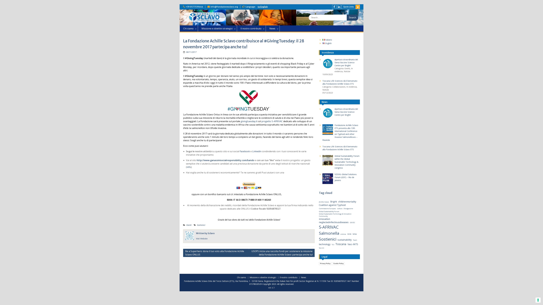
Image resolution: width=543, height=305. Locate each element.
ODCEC (352, 223)
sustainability (345, 239)
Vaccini (321, 248)
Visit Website (202, 238)
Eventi (189, 225)
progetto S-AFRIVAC (272, 121)
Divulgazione (348, 209)
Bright (333, 201)
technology (324, 244)
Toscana (340, 244)
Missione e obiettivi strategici (217, 28)
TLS (333, 245)
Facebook (245, 151)
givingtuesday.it (249, 121)
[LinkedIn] (339, 7)
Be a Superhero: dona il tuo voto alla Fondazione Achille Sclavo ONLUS (214, 253)
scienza (343, 234)
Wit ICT (271, 287)
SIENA (355, 234)
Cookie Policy (338, 263)
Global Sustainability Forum (329, 212)
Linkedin (256, 151)
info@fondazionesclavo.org (224, 7)
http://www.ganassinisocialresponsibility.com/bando (225, 160)
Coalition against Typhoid (332, 205)
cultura (339, 209)
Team (355, 240)
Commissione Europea (327, 209)
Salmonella (329, 233)
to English (263, 7)
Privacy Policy (325, 263)
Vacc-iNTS (353, 244)
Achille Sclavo (324, 202)
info (189, 167)
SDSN (349, 234)
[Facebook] (334, 7)
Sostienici (201, 225)
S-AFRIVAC (329, 227)
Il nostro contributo (251, 28)
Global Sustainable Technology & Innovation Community (335, 215)
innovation (324, 219)
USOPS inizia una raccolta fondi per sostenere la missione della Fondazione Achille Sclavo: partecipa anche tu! (282, 253)
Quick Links (348, 7)
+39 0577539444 (194, 7)
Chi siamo (188, 28)
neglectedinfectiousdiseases (334, 222)
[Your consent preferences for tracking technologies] (538, 300)
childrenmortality (347, 201)
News (272, 28)
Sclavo (211, 233)
